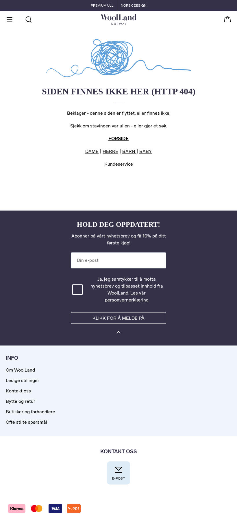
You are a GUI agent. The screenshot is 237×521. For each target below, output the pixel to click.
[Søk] (28, 19)
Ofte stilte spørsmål (26, 422)
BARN (129, 151)
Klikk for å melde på (118, 318)
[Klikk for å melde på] (118, 333)
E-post (118, 478)
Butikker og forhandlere (30, 411)
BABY (145, 151)
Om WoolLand (20, 370)
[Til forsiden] (135, 19)
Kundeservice (118, 164)
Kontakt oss (18, 391)
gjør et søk (155, 126)
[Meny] (9, 19)
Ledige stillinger (22, 380)
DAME (92, 151)
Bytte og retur (20, 401)
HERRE (110, 151)
